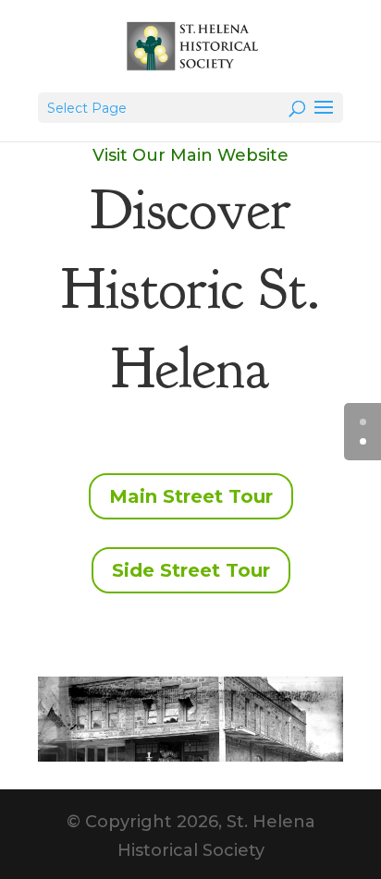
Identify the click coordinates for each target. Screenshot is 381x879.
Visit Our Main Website (190, 155)
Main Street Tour (191, 496)
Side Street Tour (191, 570)
